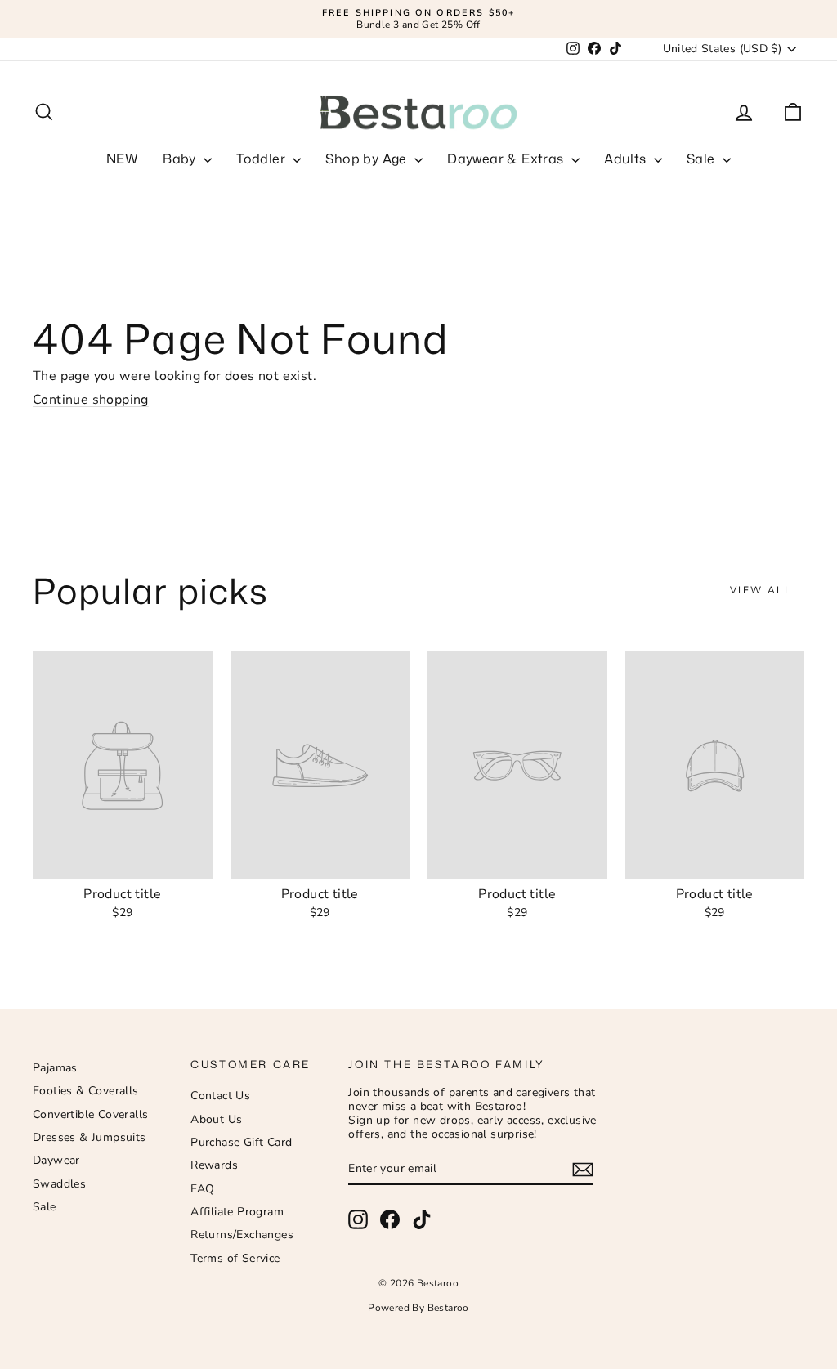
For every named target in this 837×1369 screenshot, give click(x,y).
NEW (122, 159)
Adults (627, 159)
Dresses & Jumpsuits (89, 1137)
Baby (181, 159)
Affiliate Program (237, 1211)
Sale (702, 159)
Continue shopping (91, 400)
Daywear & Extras (507, 159)
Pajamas (55, 1068)
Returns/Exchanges (241, 1234)
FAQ (202, 1189)
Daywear (56, 1160)
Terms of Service (235, 1258)
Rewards (214, 1165)
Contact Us (220, 1095)
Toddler (262, 159)
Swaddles (59, 1184)
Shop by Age (367, 159)
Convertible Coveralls (90, 1114)
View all (761, 590)
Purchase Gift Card (241, 1142)
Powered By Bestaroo (418, 1307)
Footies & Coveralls (86, 1090)
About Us (216, 1119)
